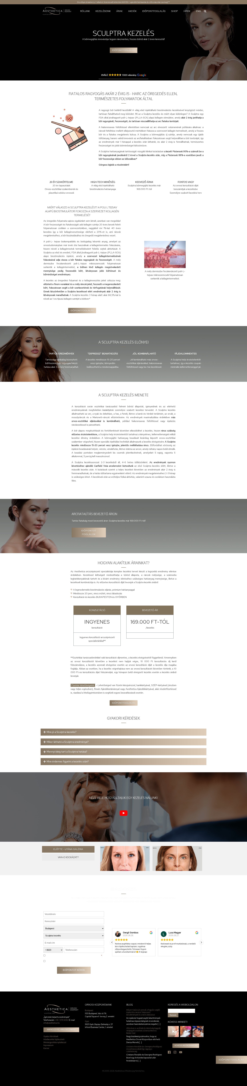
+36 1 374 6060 (62, 1020)
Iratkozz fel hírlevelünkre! (61, 1029)
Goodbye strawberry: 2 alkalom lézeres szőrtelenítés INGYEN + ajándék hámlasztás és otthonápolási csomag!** (123, 2)
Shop (174, 11)
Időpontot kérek (74, 970)
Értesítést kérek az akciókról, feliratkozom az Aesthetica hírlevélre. (73, 961)
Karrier (46, 1048)
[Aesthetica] (57, 11)
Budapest (89, 1010)
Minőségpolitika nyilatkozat (54, 1042)
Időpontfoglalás (154, 11)
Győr (87, 1021)
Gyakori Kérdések (50, 1036)
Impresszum (48, 1045)
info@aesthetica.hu (51, 1023)
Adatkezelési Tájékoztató (86, 955)
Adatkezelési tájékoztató (53, 1039)
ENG (198, 11)
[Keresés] (205, 11)
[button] (201, 942)
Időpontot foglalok (88, 532)
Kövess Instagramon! (186, 1045)
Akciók (132, 11)
